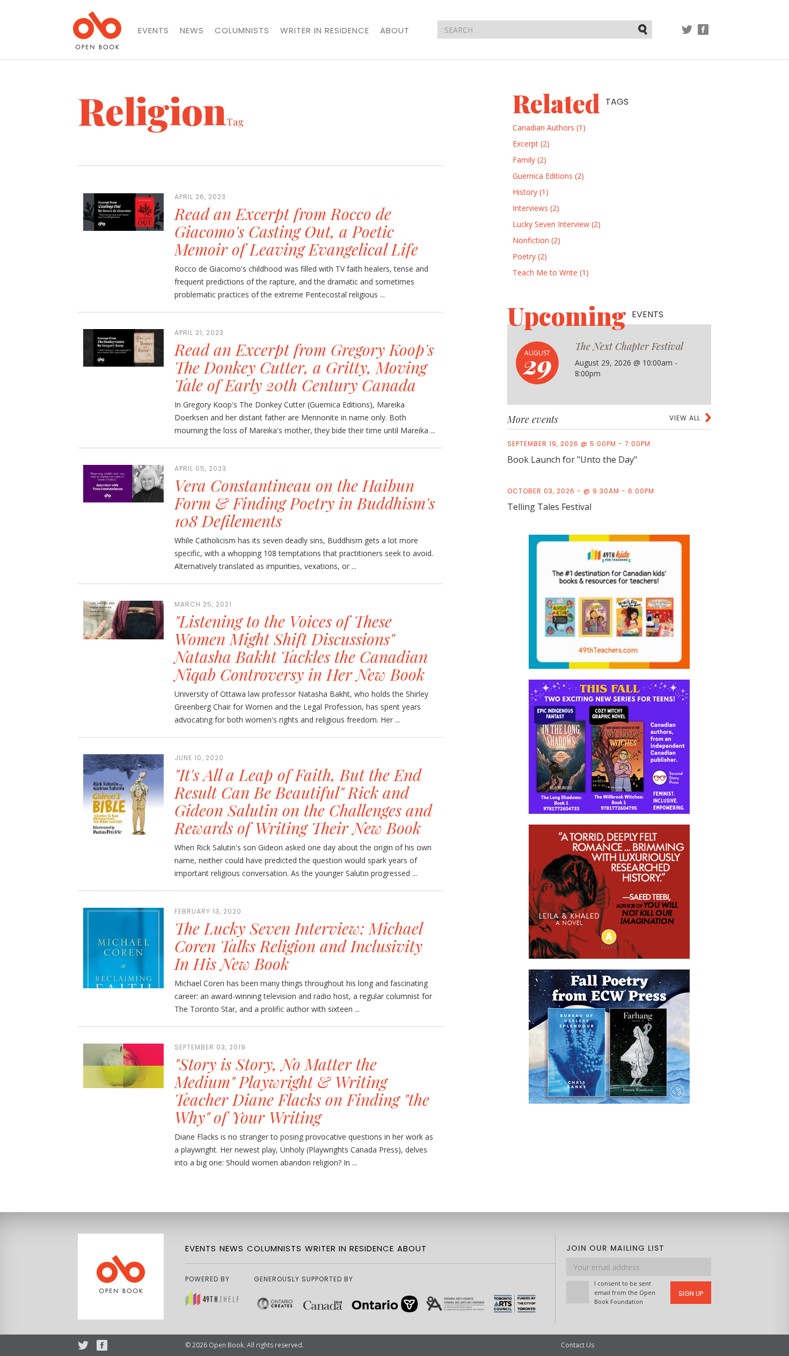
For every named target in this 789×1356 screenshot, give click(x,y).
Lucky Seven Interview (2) (557, 224)
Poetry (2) (530, 256)
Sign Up (690, 1293)
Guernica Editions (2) (548, 176)
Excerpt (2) (531, 143)
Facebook (703, 34)
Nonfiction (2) (536, 240)
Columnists (242, 30)
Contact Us (577, 1345)
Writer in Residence (324, 30)
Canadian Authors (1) (549, 127)
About (395, 30)
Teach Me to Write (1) (551, 272)
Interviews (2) (536, 208)
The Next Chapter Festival (629, 346)
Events (153, 30)
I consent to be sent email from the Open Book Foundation (624, 1292)
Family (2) (529, 160)
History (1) (531, 192)
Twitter (687, 34)
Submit (643, 29)
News (192, 30)
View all (684, 417)
